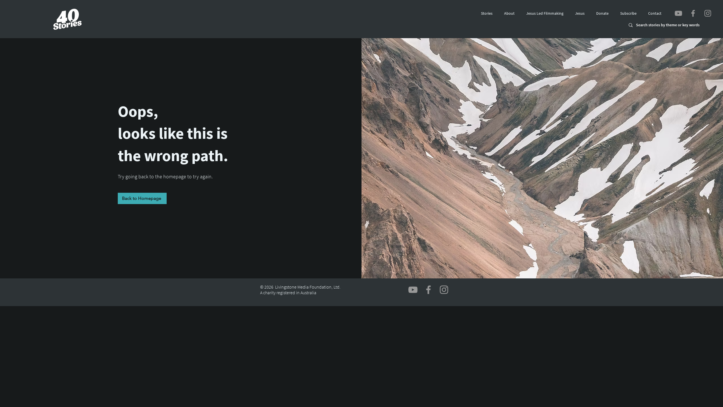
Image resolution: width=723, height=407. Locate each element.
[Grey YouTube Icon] (678, 13)
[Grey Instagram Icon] (707, 13)
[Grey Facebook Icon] (693, 13)
